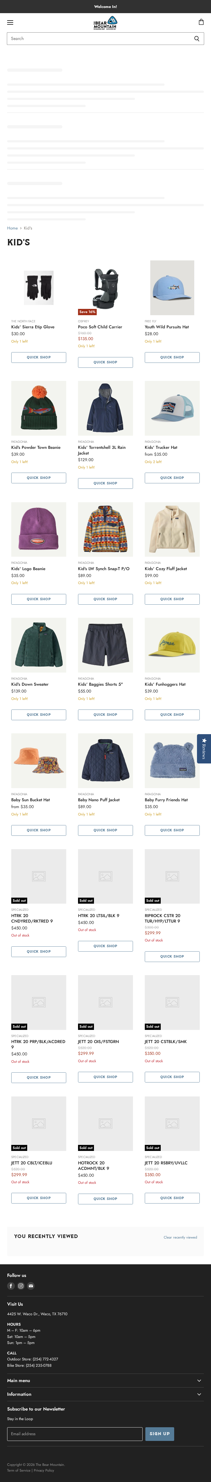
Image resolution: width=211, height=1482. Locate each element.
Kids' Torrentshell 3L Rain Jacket (102, 450)
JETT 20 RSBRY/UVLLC (166, 1163)
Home (12, 228)
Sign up (160, 1434)
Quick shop (39, 357)
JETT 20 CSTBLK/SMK (166, 1042)
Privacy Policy (44, 1470)
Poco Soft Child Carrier (100, 327)
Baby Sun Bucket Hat (30, 800)
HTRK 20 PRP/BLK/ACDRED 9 (38, 1044)
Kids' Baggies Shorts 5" (100, 684)
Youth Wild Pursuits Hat (167, 327)
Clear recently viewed (180, 1237)
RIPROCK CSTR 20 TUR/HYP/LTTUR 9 (163, 918)
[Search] (197, 38)
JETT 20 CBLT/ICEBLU (31, 1163)
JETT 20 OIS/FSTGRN (98, 1042)
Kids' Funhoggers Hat (165, 684)
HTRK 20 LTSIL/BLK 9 (98, 916)
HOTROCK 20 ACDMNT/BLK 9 (93, 1165)
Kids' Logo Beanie (28, 569)
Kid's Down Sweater (30, 684)
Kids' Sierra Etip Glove (32, 327)
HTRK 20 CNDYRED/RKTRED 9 (32, 918)
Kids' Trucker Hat (161, 447)
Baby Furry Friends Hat (166, 800)
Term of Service (18, 1470)
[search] (98, 38)
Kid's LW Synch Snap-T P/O (103, 569)
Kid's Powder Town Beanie (35, 447)
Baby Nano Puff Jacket (99, 800)
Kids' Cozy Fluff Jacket (166, 569)
